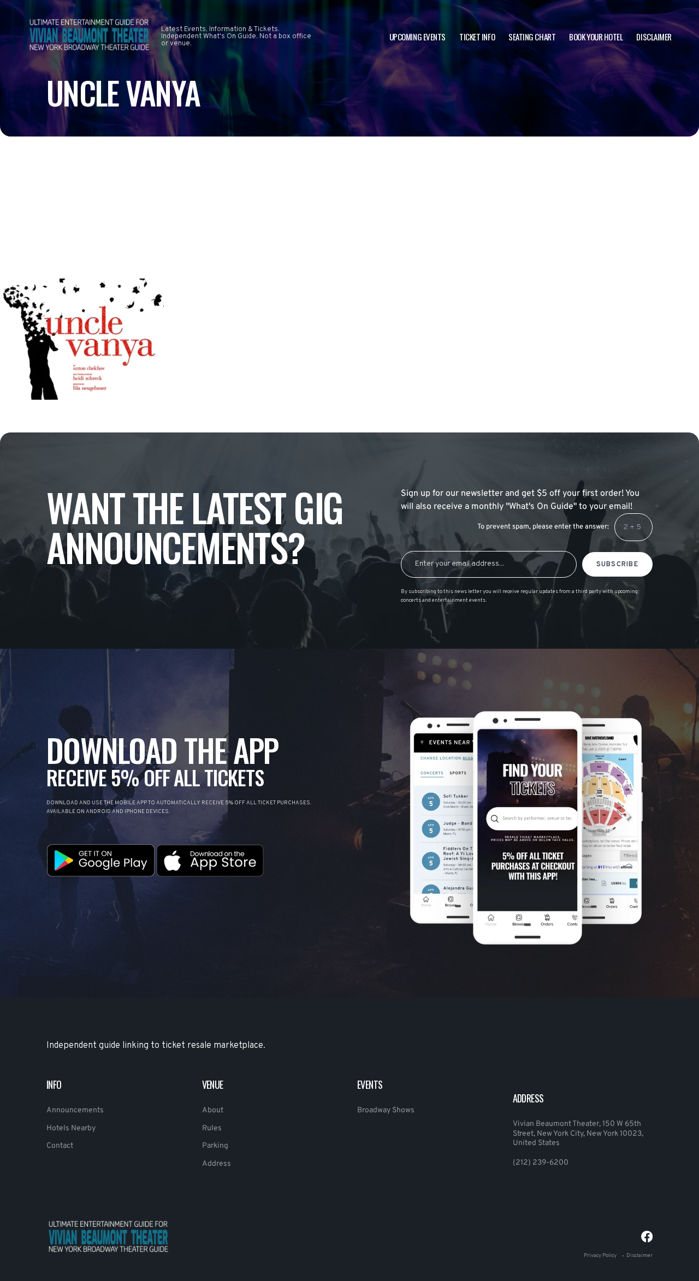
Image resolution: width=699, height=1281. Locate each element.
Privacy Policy (600, 1255)
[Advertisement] (327, 234)
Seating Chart (531, 37)
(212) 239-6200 (540, 1162)
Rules (212, 1128)
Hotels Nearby (71, 1128)
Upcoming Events (417, 37)
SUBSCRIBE (617, 564)
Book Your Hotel (596, 37)
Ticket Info (477, 37)
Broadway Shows (385, 1110)
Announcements (75, 1110)
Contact (59, 1145)
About (212, 1110)
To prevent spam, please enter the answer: (543, 527)
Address (216, 1164)
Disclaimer (654, 37)
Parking (215, 1145)
